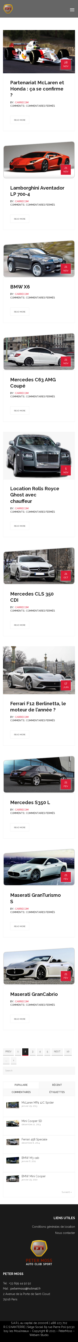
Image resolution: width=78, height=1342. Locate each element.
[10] (13, 1060)
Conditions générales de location (53, 1226)
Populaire (21, 1085)
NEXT (57, 1051)
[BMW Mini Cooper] (12, 1178)
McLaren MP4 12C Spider (38, 1102)
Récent (57, 1085)
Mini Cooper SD (32, 1121)
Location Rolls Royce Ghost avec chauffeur (34, 495)
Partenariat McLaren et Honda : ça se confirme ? (37, 89)
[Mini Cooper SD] (12, 1123)
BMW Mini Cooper (34, 1176)
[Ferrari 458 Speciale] (12, 1141)
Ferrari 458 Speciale (34, 1139)
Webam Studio (39, 1335)
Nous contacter (65, 1233)
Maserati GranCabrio (34, 994)
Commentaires (21, 1092)
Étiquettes (57, 1092)
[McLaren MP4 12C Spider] (12, 1104)
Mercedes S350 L (30, 802)
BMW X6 (20, 287)
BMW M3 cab (30, 1157)
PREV (8, 1051)
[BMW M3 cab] (12, 1160)
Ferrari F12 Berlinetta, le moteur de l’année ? (38, 707)
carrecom (22, 102)
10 (68, 1051)
